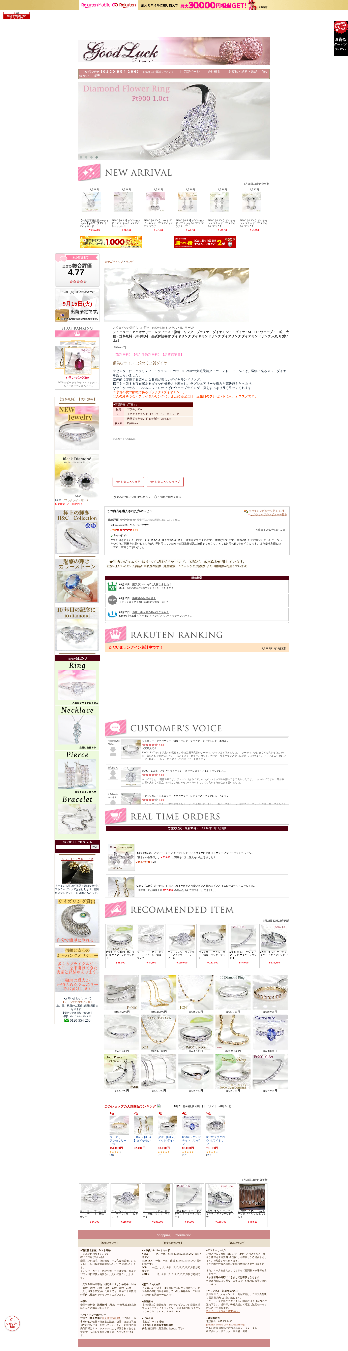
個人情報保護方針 (111, 1318)
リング (130, 261)
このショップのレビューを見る (268, 514)
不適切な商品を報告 (169, 496)
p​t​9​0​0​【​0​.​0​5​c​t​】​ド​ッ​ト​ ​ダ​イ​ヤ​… (167, 1141)
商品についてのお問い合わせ (134, 496)
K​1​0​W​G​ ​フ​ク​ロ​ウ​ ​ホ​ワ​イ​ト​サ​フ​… (215, 1141)
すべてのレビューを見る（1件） (268, 510)
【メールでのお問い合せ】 (77, 1001)
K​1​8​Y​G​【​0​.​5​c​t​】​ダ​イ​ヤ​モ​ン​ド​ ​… (142, 1141)
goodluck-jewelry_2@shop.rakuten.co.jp (225, 1324)
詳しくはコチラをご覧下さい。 (223, 1311)
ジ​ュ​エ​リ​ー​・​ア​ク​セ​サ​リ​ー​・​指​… (118, 1141)
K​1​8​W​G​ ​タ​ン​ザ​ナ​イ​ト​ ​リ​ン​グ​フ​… (191, 1141)
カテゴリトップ (114, 261)
